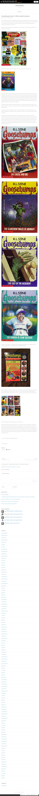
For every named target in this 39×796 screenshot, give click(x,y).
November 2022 (4, 606)
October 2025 (3, 537)
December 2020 (4, 656)
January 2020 (3, 681)
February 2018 (4, 734)
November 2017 (4, 741)
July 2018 (3, 723)
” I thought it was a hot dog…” (5, 459)
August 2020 (3, 665)
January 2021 (3, 654)
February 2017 (3, 761)
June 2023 (3, 590)
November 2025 (4, 535)
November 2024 (4, 551)
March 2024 (3, 569)
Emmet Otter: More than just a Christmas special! (10, 499)
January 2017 (3, 764)
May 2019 (3, 700)
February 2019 (4, 707)
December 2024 (4, 549)
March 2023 (3, 597)
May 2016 (3, 775)
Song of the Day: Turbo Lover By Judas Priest (9, 501)
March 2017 (3, 759)
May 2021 (3, 645)
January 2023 (3, 601)
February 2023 (4, 599)
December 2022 (4, 604)
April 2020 (3, 675)
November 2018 (4, 713)
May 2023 (3, 592)
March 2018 (3, 732)
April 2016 (3, 777)
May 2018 (3, 727)
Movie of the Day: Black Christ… (17, 511)
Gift (36, 1)
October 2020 (3, 661)
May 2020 (3, 672)
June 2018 (3, 725)
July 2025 (3, 544)
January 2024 (3, 574)
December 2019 (4, 684)
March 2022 (3, 624)
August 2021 (3, 640)
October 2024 (3, 553)
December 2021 (4, 631)
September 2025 (4, 540)
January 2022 (3, 629)
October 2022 (3, 608)
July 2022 (3, 615)
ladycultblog (19, 5)
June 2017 (3, 752)
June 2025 (3, 546)
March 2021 (3, 649)
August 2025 (3, 542)
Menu (20, 11)
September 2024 (4, 556)
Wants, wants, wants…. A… (15, 523)
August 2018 (3, 720)
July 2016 (3, 771)
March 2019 (3, 704)
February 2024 (4, 572)
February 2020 (4, 679)
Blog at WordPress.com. (19, 792)
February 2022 (4, 626)
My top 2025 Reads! (4, 494)
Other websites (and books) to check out (12, 466)
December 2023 (4, 576)
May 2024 (3, 565)
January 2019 (3, 709)
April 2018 (3, 729)
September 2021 (4, 638)
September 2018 (4, 718)
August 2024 (3, 558)
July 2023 (3, 588)
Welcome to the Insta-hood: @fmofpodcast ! (31, 459)
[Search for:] (6, 486)
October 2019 (3, 688)
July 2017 (3, 750)
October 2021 (3, 636)
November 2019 (4, 686)
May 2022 (3, 620)
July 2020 (3, 668)
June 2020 (3, 670)
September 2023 (4, 583)
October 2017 (3, 743)
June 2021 (3, 642)
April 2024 (3, 567)
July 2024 (3, 560)
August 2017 (3, 748)
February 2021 (3, 652)
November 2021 (4, 633)
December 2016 (4, 766)
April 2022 (3, 622)
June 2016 (3, 773)
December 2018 (4, 711)
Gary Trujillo (6, 520)
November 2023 (4, 578)
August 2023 (3, 585)
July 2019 (3, 695)
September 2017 (4, 745)
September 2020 (4, 663)
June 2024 (3, 562)
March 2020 (3, 677)
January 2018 (3, 736)
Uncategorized (4, 785)
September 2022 (4, 610)
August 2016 (3, 768)
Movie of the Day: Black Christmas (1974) (8, 503)
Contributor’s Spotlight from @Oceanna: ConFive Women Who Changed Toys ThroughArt (18, 496)
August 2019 (3, 693)
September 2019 (4, 691)
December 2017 (4, 739)
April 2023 (3, 594)
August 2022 (3, 613)
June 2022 (3, 617)
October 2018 (3, 716)
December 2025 (4, 533)
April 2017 (3, 757)
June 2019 (3, 697)
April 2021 (3, 647)
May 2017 (3, 755)
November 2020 (4, 658)
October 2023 (3, 581)
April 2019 (3, 702)
